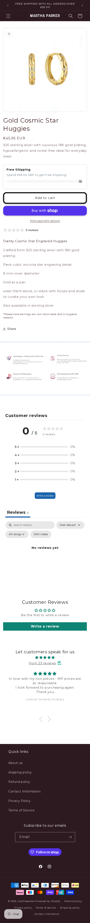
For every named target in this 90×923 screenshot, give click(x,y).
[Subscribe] (70, 837)
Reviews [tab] (18, 512)
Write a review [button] (45, 626)
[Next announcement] (82, 5)
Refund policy (19, 782)
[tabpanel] (45, 557)
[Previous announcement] (7, 5)
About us (15, 763)
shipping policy (20, 772)
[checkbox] (40, 534)
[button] (8, 16)
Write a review (45, 495)
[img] (45, 657)
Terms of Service (21, 810)
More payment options (45, 220)
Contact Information (24, 791)
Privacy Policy (19, 801)
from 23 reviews (42, 663)
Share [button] (11, 329)
